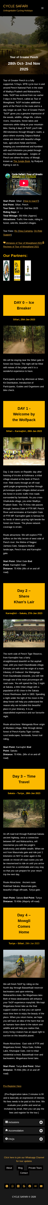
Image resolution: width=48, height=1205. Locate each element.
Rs (16, 231)
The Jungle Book (21, 161)
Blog (20, 1168)
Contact (24, 1173)
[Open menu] (42, 8)
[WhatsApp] (12, 1186)
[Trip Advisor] (35, 1186)
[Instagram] (18, 1186)
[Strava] (6, 1186)
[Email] (41, 1186)
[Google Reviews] (23, 1186)
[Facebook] (29, 1186)
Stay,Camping (26, 231)
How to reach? (31, 201)
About (9, 1168)
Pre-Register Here (12, 1086)
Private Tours (35, 1168)
